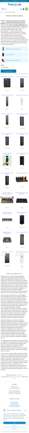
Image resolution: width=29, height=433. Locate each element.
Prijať (14, 422)
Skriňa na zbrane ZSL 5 (7, 113)
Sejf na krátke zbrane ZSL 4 (7, 76)
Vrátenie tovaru (14, 403)
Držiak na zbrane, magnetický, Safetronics (7, 193)
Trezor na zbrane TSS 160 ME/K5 (7, 173)
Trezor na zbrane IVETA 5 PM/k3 (22, 114)
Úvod (2, 12)
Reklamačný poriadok (15, 405)
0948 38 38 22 (16, 1)
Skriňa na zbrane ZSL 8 (22, 76)
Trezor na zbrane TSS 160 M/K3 (7, 134)
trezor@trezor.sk (6, 1)
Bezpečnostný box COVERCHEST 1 (7, 233)
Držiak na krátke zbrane (22, 173)
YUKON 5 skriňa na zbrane (22, 95)
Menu (5, 9)
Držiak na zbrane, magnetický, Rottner (7, 213)
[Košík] (26, 9)
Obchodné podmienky (14, 406)
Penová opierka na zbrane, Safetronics (22, 193)
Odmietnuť (14, 428)
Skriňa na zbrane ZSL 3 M (7, 95)
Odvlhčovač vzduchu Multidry (7, 154)
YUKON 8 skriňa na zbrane (22, 251)
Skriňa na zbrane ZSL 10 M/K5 (22, 213)
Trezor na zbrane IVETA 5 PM (22, 233)
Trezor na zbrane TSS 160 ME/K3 (22, 134)
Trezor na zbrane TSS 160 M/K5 (22, 154)
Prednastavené (5, 67)
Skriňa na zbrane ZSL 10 (7, 251)
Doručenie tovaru (14, 402)
